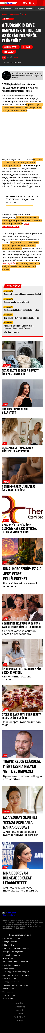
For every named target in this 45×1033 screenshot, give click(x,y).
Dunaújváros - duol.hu (11, 955)
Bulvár (20, 1014)
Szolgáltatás (20, 1017)
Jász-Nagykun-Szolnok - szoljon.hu (16, 972)
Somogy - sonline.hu (10, 982)
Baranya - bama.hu (10, 942)
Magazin (20, 1010)
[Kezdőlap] (8, 3)
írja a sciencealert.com (15, 225)
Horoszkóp (6, 8)
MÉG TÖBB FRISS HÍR (11, 332)
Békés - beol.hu (8, 945)
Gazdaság (20, 1007)
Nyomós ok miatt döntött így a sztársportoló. (22, 778)
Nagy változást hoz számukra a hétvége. (21, 585)
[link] (7, 365)
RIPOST (5, 14)
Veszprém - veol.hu (9, 995)
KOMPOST (14, 14)
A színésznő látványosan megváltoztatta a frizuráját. (20, 889)
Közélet (20, 1003)
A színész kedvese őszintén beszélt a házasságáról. (19, 632)
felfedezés (9, 51)
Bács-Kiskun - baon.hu (11, 938)
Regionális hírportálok (20, 935)
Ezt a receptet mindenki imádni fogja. (21, 723)
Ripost (16, 58)
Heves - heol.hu (8, 969)
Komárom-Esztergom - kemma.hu (15, 975)
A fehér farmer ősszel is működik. (16, 678)
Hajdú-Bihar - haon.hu (11, 965)
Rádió (20, 1021)
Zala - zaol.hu (7, 999)
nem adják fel (9, 263)
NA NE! (24, 14)
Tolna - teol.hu (8, 989)
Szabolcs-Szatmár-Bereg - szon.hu (16, 985)
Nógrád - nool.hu (9, 979)
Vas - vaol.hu (7, 992)
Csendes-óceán (10, 47)
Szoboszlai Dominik (24, 8)
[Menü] (40, 3)
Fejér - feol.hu (7, 958)
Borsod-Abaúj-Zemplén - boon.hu (15, 948)
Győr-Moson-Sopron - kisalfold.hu (15, 962)
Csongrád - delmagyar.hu (12, 952)
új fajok (26, 47)
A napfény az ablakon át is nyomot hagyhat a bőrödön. (21, 833)
